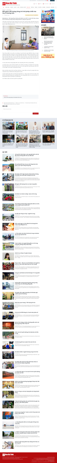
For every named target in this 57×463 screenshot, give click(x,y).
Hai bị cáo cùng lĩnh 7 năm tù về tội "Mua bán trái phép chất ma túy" (27, 413)
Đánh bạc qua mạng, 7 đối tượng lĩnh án (25, 302)
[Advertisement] (20, 86)
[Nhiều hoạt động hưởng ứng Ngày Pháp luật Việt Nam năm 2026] (8, 385)
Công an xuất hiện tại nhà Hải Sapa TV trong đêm (27, 273)
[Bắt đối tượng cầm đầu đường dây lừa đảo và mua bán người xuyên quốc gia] (35, 126)
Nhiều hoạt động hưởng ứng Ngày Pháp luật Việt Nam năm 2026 (27, 382)
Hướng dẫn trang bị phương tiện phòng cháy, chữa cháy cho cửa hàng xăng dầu (26, 283)
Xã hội (18, 7)
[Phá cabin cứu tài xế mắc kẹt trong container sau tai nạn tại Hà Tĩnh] (8, 236)
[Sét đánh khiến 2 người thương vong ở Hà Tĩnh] (8, 355)
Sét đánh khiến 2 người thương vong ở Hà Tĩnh (26, 352)
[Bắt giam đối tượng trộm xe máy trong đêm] (8, 187)
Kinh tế (15, 7)
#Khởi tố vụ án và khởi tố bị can (20, 102)
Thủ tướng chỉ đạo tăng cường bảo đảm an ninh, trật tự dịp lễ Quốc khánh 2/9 (27, 204)
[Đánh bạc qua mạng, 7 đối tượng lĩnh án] (8, 306)
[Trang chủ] (3, 7)
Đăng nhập (52, 0)
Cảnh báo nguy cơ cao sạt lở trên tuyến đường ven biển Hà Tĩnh (27, 372)
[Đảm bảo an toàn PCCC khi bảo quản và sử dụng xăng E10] (22, 126)
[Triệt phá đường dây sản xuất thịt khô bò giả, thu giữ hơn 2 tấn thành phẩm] (8, 404)
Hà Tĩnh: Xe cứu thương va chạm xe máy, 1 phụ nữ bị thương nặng (7, 132)
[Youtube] (47, 0)
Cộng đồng (52, 7)
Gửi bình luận (35, 113)
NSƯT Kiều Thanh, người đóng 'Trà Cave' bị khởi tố (48, 144)
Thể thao (32, 7)
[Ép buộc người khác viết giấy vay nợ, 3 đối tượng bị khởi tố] (49, 126)
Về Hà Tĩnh (40, 7)
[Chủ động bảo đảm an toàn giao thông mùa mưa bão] (8, 425)
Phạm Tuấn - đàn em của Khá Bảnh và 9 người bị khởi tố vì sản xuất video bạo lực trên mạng (27, 263)
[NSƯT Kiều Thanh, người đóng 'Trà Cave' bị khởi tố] (49, 139)
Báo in (41, 3)
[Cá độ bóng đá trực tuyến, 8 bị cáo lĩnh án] (8, 345)
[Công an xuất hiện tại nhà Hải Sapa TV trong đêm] (8, 276)
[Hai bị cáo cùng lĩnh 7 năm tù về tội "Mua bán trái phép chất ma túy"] (8, 415)
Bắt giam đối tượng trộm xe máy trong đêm (26, 184)
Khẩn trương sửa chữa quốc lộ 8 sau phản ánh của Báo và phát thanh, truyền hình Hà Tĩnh (27, 432)
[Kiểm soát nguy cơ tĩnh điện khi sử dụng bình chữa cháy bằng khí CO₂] (8, 227)
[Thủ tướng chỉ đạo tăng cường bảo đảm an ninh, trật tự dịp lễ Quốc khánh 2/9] (8, 207)
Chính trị (11, 7)
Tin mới (36, 3)
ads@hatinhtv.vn (52, 461)
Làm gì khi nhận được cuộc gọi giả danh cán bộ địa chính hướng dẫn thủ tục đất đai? (27, 155)
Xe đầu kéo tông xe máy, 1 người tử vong (48, 47)
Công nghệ (48, 7)
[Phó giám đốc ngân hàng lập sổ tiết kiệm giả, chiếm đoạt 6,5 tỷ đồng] (8, 296)
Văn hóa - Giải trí (23, 7)
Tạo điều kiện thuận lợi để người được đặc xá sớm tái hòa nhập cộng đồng (26, 362)
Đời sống (43, 7)
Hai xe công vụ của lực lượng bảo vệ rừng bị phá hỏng (27, 392)
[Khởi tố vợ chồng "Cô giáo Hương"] (8, 256)
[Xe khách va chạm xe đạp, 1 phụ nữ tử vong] (8, 197)
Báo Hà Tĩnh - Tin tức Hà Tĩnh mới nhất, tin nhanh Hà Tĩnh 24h (11, 3)
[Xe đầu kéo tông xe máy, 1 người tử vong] (8, 217)
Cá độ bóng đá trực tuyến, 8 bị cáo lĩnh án (25, 342)
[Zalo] (48, 0)
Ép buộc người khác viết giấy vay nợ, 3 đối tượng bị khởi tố (49, 37)
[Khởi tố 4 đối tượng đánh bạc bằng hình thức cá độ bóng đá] (8, 445)
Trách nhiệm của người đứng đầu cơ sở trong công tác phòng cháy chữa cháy (26, 244)
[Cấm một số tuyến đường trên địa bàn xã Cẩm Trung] (8, 335)
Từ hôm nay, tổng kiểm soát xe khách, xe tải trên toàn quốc (8, 145)
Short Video (7, 7)
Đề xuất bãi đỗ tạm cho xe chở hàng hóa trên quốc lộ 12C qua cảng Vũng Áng (26, 165)
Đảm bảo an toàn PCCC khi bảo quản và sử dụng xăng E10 (21, 132)
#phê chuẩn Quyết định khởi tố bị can (9, 102)
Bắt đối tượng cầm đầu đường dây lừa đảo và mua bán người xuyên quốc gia (48, 43)
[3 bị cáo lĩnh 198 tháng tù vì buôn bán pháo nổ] (8, 315)
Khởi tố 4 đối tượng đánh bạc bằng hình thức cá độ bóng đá (27, 442)
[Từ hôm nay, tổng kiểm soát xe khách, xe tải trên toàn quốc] (8, 139)
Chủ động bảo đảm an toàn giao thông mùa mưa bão (27, 422)
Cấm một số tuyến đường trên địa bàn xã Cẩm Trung (26, 333)
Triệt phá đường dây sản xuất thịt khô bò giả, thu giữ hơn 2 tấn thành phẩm (27, 402)
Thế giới (36, 7)
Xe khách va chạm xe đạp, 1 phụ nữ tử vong (49, 51)
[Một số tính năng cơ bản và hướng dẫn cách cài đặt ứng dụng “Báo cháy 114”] (8, 325)
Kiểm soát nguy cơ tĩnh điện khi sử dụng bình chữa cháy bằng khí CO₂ (26, 224)
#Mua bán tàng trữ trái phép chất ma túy (31, 102)
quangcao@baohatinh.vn (46, 461)
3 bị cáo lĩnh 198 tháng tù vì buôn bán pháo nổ (26, 312)
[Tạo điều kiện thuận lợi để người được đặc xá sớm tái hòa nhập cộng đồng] (8, 365)
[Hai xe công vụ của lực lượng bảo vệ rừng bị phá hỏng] (8, 394)
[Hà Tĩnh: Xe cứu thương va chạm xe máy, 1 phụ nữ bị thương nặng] (8, 126)
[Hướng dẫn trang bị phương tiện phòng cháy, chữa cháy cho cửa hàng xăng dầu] (8, 286)
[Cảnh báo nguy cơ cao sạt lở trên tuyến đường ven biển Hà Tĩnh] (8, 375)
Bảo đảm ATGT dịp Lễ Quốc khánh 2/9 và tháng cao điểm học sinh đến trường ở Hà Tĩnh (27, 174)
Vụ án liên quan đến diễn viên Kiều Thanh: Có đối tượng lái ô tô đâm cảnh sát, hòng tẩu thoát (22, 145)
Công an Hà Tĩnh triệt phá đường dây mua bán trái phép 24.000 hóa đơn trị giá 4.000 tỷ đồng (48, 33)
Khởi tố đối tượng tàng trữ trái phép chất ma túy (13, 97)
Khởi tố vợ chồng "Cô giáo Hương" (23, 253)
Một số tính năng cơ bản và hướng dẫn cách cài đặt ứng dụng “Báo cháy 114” (27, 323)
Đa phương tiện (46, 3)
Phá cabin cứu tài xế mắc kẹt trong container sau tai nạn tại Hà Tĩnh (27, 234)
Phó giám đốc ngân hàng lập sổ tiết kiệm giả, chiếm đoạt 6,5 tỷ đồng (26, 293)
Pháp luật (28, 7)
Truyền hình (53, 3)
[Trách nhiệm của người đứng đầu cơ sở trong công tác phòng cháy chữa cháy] (8, 246)
